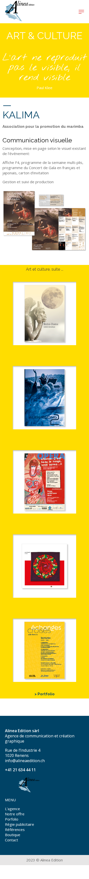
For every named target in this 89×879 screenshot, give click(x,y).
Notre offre (14, 813)
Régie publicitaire (19, 824)
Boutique (12, 834)
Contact (11, 839)
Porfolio (11, 819)
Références (15, 829)
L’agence (12, 808)
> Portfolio (45, 694)
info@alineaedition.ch (25, 760)
